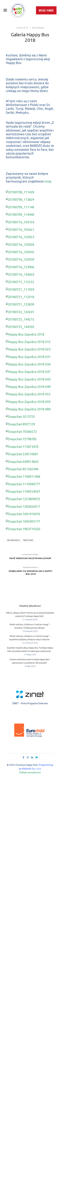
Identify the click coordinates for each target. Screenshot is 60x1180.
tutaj (47, 181)
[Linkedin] (32, 757)
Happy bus (28, 540)
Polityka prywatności (30, 772)
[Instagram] (28, 757)
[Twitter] (36, 757)
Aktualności (13, 540)
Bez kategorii (38, 28)
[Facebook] (23, 757)
